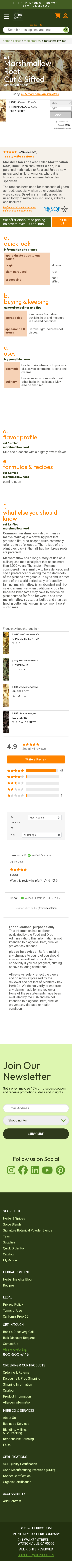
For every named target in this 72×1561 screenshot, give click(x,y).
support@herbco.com (36, 1555)
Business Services (16, 1424)
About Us (9, 1418)
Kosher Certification (17, 1476)
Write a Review (36, 759)
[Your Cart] (58, 16)
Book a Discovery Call (18, 1332)
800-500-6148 (36, 25)
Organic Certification (17, 1482)
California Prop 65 (15, 1316)
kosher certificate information (19, 207)
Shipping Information (17, 1384)
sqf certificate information (17, 210)
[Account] (65, 16)
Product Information (17, 1396)
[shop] (6, 16)
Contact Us (62, 221)
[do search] (66, 30)
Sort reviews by (15, 822)
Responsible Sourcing (18, 1439)
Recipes (9, 1285)
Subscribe (36, 1134)
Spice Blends (12, 1224)
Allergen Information (17, 1402)
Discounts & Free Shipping (21, 1378)
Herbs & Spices (14, 1218)
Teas (6, 1236)
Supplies (9, 1242)
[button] (36, 770)
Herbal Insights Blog (17, 1279)
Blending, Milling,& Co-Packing (15, 1431)
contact (68, 128)
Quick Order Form (15, 1248)
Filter (13, 834)
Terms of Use (12, 1310)
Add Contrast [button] (12, 1501)
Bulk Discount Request (19, 1338)
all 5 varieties (40, 94)
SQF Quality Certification (20, 1464)
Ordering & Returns (16, 1372)
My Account (11, 1260)
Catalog (8, 1254)
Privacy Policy (13, 1304)
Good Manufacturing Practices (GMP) (29, 1470)
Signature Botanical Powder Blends (27, 1230)
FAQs (7, 1445)
